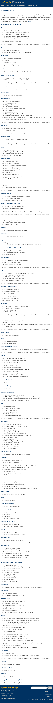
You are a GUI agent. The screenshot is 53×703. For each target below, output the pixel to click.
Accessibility (48, 693)
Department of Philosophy (10, 688)
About (2, 5)
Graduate (29, 5)
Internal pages (48, 694)
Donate (46, 691)
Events (35, 5)
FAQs (29, 21)
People (7, 5)
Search (49, 687)
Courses (13, 5)
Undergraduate (21, 5)
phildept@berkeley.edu (9, 698)
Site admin (47, 696)
